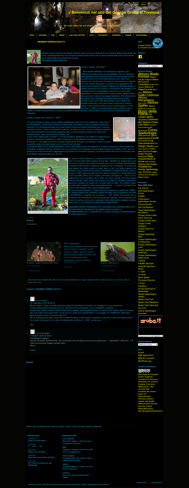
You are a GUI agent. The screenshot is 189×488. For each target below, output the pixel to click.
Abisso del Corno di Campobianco (148, 81)
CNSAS (141, 196)
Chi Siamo (43, 35)
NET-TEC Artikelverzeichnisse (53, 484)
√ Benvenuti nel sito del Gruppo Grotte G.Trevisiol (113, 12)
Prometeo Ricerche (146, 280)
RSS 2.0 (98, 280)
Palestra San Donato (147, 164)
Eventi (79, 280)
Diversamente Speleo (147, 135)
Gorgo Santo (145, 146)
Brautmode (104, 484)
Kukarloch (142, 156)
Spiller (140, 172)
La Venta (142, 275)
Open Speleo (144, 277)
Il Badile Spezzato (146, 263)
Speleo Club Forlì (145, 299)
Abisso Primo (142, 103)
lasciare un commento (116, 280)
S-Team (141, 283)
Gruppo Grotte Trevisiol (147, 152)
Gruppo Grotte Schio (147, 221)
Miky (65, 447)
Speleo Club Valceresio (148, 305)
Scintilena (142, 286)
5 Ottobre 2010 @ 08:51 (41, 336)
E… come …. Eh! (35, 446)
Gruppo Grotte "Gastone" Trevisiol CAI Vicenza (148, 376)
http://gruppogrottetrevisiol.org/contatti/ (155, 411)
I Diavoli (141, 261)
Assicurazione (141, 35)
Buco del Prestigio (149, 108)
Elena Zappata (68, 456)
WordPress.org (144, 361)
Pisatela (143, 166)
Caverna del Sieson (148, 121)
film (139, 141)
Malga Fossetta (145, 157)
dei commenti (146, 358)
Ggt (151, 140)
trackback (31, 282)
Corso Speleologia (147, 131)
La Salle (141, 272)
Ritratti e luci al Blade (36, 452)
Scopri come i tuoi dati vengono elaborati (83, 426)
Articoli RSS (141, 482)
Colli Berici (143, 124)
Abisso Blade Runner (148, 75)
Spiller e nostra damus (37, 440)
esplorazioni (144, 138)
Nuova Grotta (150, 162)
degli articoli (145, 355)
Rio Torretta (145, 168)
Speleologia (152, 169)
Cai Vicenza (143, 188)
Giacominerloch (146, 143)
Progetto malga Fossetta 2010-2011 (42, 263)
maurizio (66, 473)
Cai (150, 114)
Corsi (91, 35)
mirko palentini (68, 439)
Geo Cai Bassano (145, 207)
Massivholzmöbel (73, 484)
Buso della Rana (147, 112)
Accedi (141, 352)
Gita (156, 143)
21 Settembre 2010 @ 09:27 (42, 303)
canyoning (142, 120)
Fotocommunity (145, 204)
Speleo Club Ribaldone (148, 302)
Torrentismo (103, 35)
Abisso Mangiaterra (146, 99)
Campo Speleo (145, 117)
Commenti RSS (156, 482)
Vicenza (147, 172)
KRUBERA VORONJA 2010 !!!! (51, 42)
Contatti (128, 35)
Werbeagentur (92, 484)
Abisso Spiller (148, 104)
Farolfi (154, 138)
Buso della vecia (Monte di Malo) (41, 457)
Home (32, 35)
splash (65, 464)
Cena (154, 122)
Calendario (116, 35)
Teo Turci (142, 308)
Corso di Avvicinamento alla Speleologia (147, 127)
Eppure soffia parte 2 (110, 263)
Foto (53, 35)
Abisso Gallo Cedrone (148, 93)
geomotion (145, 141)
